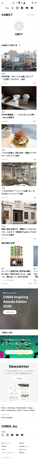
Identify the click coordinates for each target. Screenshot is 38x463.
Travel (25, 410)
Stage (30, 408)
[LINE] (32, 8)
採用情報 (4, 446)
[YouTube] (27, 8)
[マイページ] (2, 2)
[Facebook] (22, 8)
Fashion (32, 410)
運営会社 (21, 443)
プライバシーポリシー (8, 452)
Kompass (9, 417)
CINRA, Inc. (10, 426)
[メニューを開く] (35, 2)
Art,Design (11, 408)
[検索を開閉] (32, 2)
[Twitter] (12, 8)
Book (3, 410)
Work (19, 410)
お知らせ (4, 449)
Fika (3, 417)
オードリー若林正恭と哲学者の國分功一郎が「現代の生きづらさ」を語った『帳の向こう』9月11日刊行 (16, 274)
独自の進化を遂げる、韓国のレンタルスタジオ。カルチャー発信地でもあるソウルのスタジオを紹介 (19, 232)
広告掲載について (24, 446)
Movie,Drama (21, 408)
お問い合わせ (22, 449)
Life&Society (11, 410)
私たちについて (6, 443)
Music (4, 408)
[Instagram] (17, 8)
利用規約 (21, 452)
